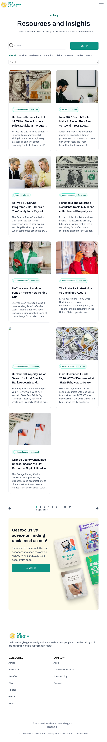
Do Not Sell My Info (44, 733)
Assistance (35, 55)
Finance (69, 55)
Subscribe (31, 567)
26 (65, 507)
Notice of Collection (64, 733)
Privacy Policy (60, 676)
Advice (22, 55)
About (56, 663)
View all (12, 55)
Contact (58, 683)
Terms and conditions (64, 669)
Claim (59, 55)
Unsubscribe (82, 733)
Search (84, 45)
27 (70, 507)
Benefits (48, 55)
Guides (79, 55)
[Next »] (97, 509)
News (89, 55)
